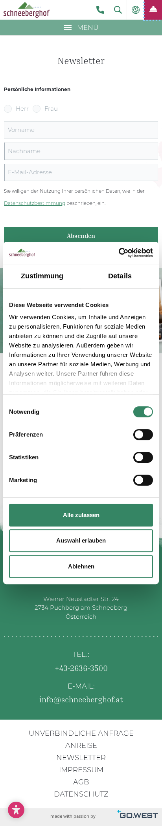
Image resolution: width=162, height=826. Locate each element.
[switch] (143, 434)
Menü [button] (86, 27)
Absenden (81, 235)
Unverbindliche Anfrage (81, 733)
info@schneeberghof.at (81, 699)
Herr (22, 108)
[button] (118, 10)
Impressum (81, 770)
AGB (81, 782)
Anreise (81, 745)
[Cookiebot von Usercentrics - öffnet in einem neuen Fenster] (118, 253)
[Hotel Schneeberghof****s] (26, 10)
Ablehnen (81, 566)
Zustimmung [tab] (42, 276)
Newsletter (81, 757)
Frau (51, 108)
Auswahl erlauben (81, 540)
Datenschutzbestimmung (34, 203)
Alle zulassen (81, 515)
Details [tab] (120, 276)
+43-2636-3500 (100, 10)
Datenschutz (81, 794)
